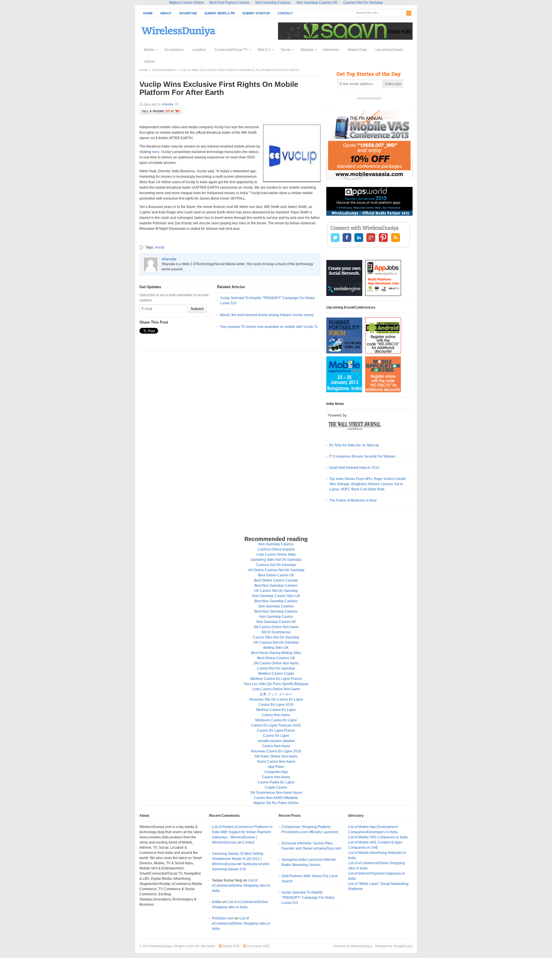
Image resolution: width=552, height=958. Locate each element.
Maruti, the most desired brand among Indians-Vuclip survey (267, 315)
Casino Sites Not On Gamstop (276, 637)
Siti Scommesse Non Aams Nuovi (276, 793)
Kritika (217, 902)
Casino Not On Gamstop (276, 668)
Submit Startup (256, 13)
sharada (167, 104)
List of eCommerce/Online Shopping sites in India (241, 885)
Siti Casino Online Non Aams (276, 627)
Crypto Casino (276, 787)
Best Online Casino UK (276, 575)
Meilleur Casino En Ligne (276, 710)
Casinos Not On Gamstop (276, 565)
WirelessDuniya (161, 946)
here (155, 152)
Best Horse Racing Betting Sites (276, 653)
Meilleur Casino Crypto (276, 674)
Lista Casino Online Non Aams (276, 689)
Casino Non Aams (276, 715)
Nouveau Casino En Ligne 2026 (276, 751)
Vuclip (159, 247)
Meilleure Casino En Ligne (276, 720)
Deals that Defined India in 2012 (354, 468)
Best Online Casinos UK (276, 658)
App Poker (276, 767)
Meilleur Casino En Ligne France (276, 679)
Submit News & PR (219, 13)
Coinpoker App (276, 772)
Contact (285, 13)
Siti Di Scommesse (276, 632)
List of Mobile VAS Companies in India (378, 837)
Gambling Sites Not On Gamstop (276, 560)
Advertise (188, 13)
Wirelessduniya (361, 946)
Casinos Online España (276, 549)
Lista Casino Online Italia (276, 554)
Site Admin (208, 946)
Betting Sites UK (276, 648)
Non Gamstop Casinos (276, 544)
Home (148, 13)
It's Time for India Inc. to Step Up (354, 445)
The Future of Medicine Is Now (353, 500)
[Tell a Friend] (160, 113)
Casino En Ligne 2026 (276, 705)
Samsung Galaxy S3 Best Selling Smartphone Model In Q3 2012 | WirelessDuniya (237, 859)
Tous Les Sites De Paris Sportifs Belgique (276, 684)
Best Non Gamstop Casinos (276, 586)
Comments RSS (258, 946)
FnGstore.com (223, 918)
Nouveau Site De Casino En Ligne (276, 699)
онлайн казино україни (276, 741)
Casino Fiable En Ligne (276, 782)
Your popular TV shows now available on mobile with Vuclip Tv (269, 327)
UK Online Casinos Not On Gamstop (276, 570)
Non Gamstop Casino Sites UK (276, 596)
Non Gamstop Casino (276, 617)
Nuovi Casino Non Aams (276, 762)
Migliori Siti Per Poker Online (276, 803)
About (166, 13)
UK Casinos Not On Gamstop (276, 642)
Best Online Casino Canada (276, 580)
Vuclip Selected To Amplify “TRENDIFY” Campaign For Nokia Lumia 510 (307, 897)
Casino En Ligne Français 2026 (276, 725)
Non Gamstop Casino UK (276, 622)
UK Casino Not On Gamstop (276, 591)
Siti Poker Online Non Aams (276, 756)
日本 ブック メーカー (276, 694)
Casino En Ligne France (276, 730)
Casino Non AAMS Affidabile (276, 798)
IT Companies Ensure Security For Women (362, 456)
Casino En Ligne (276, 736)
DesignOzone (403, 946)
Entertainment (164, 70)
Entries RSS (231, 946)
